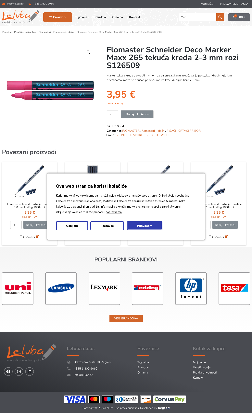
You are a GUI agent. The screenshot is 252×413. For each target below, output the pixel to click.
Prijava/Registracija (234, 4)
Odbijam (72, 225)
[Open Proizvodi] (50, 17)
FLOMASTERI (45, 32)
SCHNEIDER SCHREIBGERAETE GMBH (142, 135)
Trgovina (143, 362)
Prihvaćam (144, 225)
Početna (7, 32)
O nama (142, 372)
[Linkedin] (29, 371)
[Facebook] (8, 371)
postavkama (114, 211)
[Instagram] (19, 371)
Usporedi (28, 237)
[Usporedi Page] (38, 237)
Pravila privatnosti (205, 372)
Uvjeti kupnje (201, 367)
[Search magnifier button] (220, 17)
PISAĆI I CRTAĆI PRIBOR (25, 32)
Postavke (107, 225)
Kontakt (198, 378)
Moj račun (208, 4)
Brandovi (143, 367)
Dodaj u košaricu (137, 114)
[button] (88, 52)
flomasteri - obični (63, 32)
